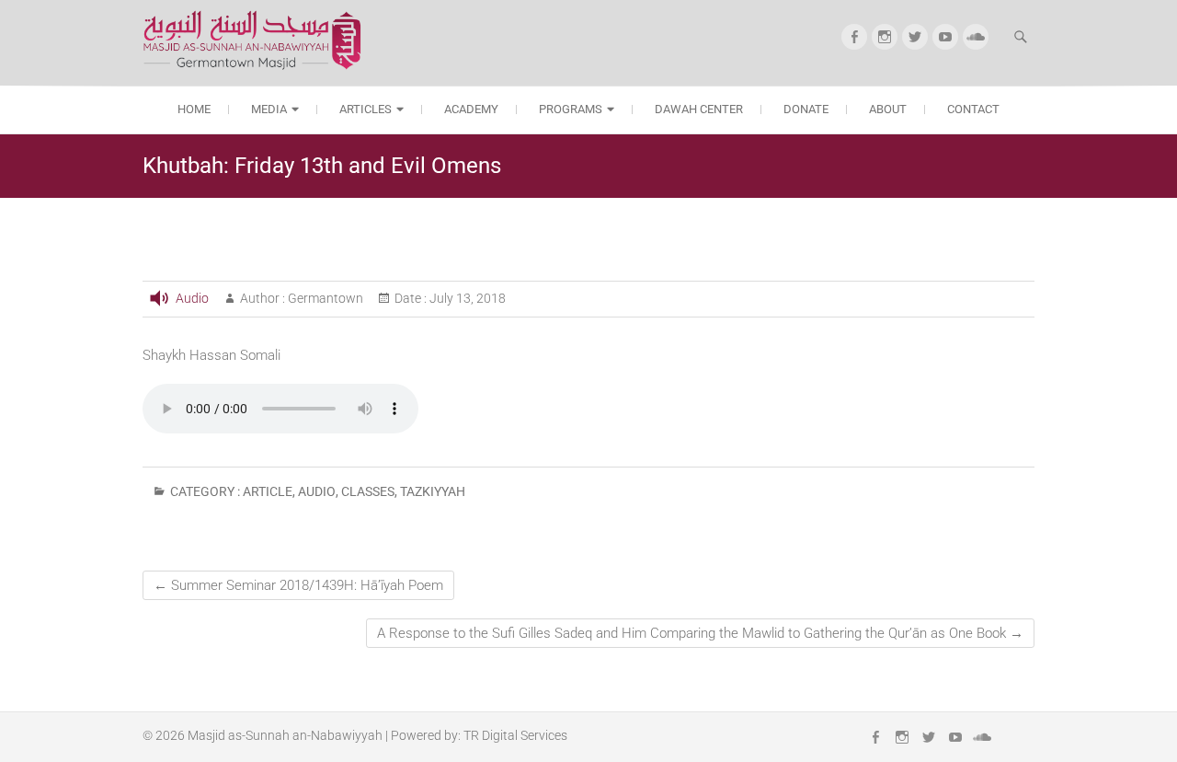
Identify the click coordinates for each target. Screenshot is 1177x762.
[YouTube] (945, 37)
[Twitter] (915, 37)
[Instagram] (884, 37)
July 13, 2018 (466, 298)
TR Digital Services (515, 735)
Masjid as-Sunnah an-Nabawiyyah (285, 735)
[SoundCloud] (975, 37)
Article (267, 491)
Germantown (324, 298)
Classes (367, 491)
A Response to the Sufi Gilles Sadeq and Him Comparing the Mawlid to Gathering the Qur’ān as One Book (700, 633)
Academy (471, 109)
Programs (570, 109)
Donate (805, 109)
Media (269, 109)
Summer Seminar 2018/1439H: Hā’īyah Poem (298, 585)
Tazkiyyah (432, 491)
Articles (365, 109)
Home (194, 109)
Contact (973, 109)
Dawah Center (699, 109)
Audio (192, 298)
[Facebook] (854, 37)
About (888, 109)
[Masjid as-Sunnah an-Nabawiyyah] (257, 40)
